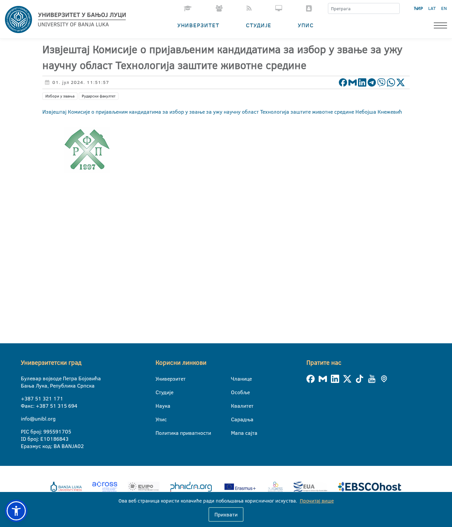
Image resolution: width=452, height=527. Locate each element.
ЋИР (418, 8)
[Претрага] (394, 9)
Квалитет (235, 405)
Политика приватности (160, 432)
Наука (160, 405)
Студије (258, 25)
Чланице (235, 378)
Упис (306, 25)
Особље (235, 392)
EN (444, 8)
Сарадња (235, 419)
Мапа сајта (235, 432)
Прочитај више (317, 500)
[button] (16, 510)
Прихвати (226, 514)
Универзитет (198, 25)
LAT (432, 8)
